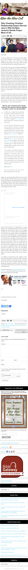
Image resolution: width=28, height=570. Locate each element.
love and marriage (11, 325)
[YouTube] (11, 451)
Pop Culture (17, 325)
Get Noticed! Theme (21, 568)
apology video (9, 142)
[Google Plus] (14, 451)
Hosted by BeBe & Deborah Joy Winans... (21, 331)
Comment (3, 35)
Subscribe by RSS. (5, 447)
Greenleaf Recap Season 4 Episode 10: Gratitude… (10, 525)
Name (2, 360)
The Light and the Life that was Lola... (8, 552)
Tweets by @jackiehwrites (6, 480)
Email (15, 360)
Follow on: (3, 451)
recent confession (19, 118)
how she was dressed (13, 138)
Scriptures (8, 326)
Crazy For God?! (4, 545)
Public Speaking (22, 325)
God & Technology (4, 325)
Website (2, 364)
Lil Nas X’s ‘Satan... (5, 330)
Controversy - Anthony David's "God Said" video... (10, 528)
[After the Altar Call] (14, 9)
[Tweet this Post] (11, 36)
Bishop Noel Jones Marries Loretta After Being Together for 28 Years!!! (14, 533)
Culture (9, 323)
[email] (25, 36)
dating (12, 323)
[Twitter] (9, 451)
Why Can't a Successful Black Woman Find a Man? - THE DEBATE (13, 531)
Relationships (3, 326)
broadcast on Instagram (13, 133)
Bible (6, 323)
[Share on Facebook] (8, 36)
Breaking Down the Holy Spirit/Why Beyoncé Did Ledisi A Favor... (13, 555)
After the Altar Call (11, 18)
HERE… (11, 166)
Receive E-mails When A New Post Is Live (10, 443)
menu (26, 1)
